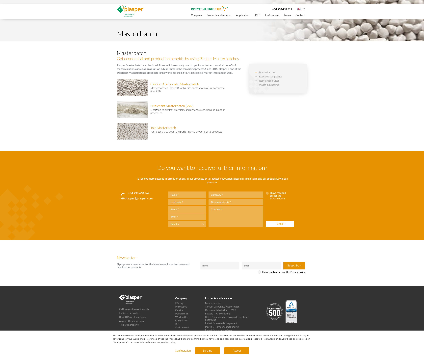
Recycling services (269, 80)
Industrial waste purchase (218, 330)
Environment (272, 15)
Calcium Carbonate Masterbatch (222, 306)
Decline (207, 350)
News (287, 15)
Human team (181, 313)
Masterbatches (267, 72)
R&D (258, 15)
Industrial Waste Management (221, 323)
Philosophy (181, 306)
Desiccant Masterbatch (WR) (220, 310)
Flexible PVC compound (217, 313)
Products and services (219, 15)
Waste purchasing (269, 84)
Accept (237, 350)
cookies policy (168, 342)
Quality (179, 310)
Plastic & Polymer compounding (222, 326)
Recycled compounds (270, 76)
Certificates (181, 320)
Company (196, 15)
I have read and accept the (278, 195)
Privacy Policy (277, 198)
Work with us (182, 317)
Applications (243, 15)
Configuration (183, 350)
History (179, 303)
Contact (300, 15)
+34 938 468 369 (282, 9)
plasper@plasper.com (131, 320)
